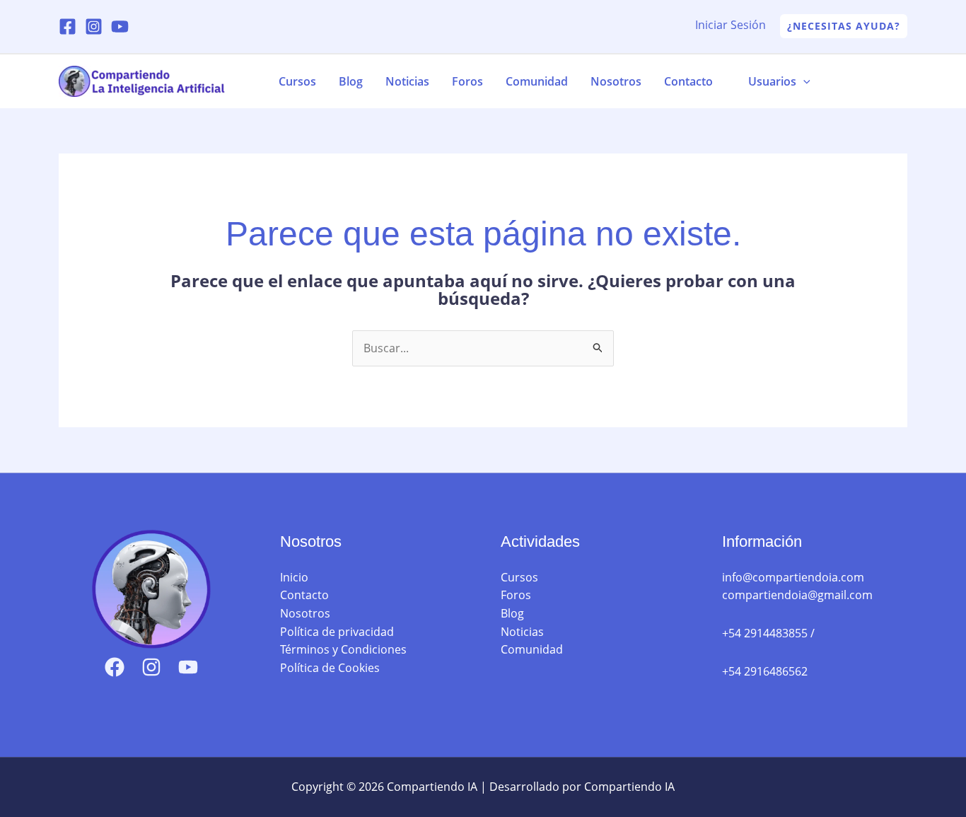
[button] (843, 26)
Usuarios (772, 81)
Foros (467, 81)
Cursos (297, 81)
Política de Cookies (330, 668)
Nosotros (615, 81)
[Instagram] (94, 26)
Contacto (688, 81)
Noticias (407, 81)
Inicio (294, 577)
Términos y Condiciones (343, 649)
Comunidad (537, 81)
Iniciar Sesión (730, 25)
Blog (351, 81)
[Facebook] (67, 26)
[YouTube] (120, 26)
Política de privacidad (337, 631)
